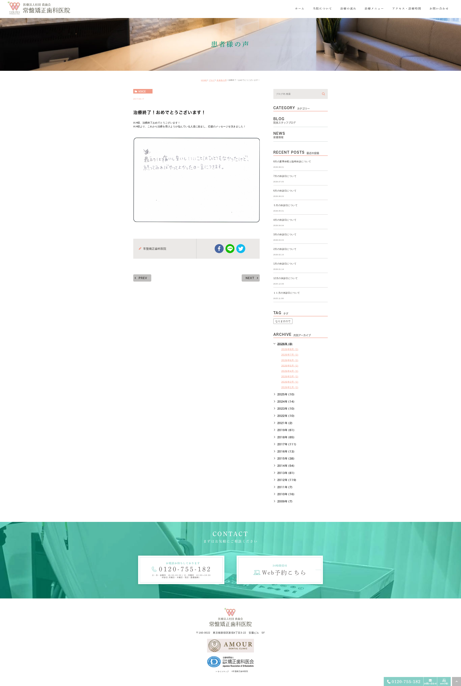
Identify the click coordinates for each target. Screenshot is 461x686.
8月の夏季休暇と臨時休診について (292, 161)
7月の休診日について (285, 176)
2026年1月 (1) (289, 387)
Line (229, 248)
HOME (204, 80)
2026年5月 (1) (289, 365)
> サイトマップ (222, 671)
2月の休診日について (285, 249)
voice (142, 91)
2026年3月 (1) (289, 376)
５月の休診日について (285, 205)
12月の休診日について (285, 278)
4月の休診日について (285, 220)
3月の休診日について (285, 234)
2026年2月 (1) (289, 381)
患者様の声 (222, 80)
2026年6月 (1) (289, 360)
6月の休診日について (285, 190)
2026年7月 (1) (289, 354)
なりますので (282, 321)
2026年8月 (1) (289, 349)
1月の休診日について (285, 263)
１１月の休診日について (286, 292)
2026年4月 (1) (289, 370)
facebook (219, 248)
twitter (240, 248)
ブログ (212, 80)
